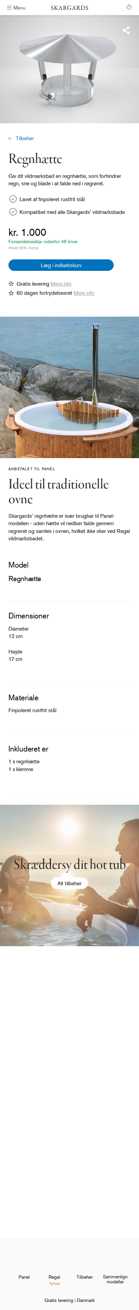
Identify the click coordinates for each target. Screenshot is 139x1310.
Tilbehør (25, 138)
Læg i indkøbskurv (61, 265)
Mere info (61, 283)
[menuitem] (24, 1266)
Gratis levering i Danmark (69, 1300)
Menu (19, 7)
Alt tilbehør (69, 883)
